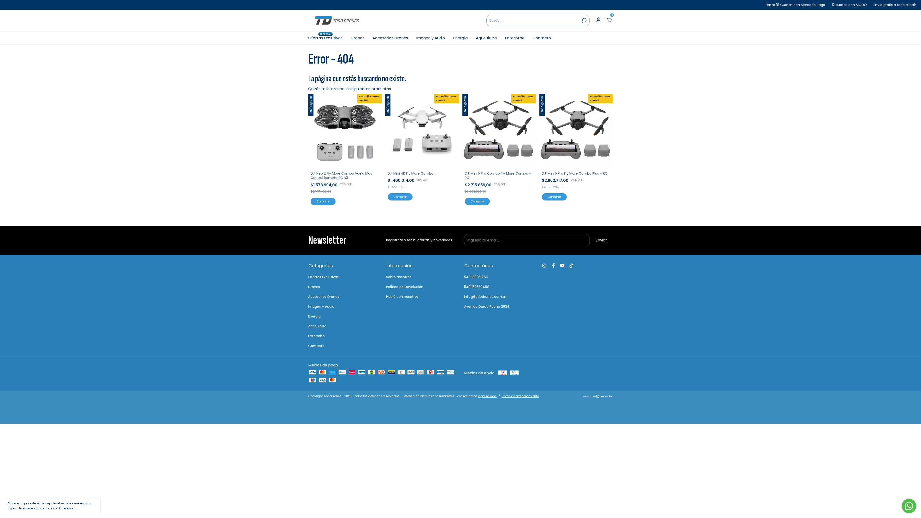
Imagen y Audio (430, 38)
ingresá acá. (487, 396)
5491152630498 (476, 286)
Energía (460, 38)
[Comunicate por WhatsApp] (909, 506)
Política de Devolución (404, 286)
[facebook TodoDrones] (553, 265)
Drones (357, 38)
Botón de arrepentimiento (520, 396)
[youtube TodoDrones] (562, 265)
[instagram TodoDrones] (544, 265)
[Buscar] (583, 20)
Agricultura (486, 38)
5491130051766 (476, 277)
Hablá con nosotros (402, 296)
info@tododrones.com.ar (485, 296)
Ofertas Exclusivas (325, 38)
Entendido (66, 508)
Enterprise (515, 38)
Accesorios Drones (390, 38)
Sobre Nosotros (398, 277)
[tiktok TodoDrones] (571, 265)
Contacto (542, 38)
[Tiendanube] (598, 397)
